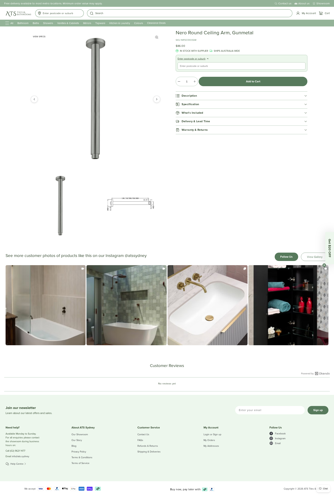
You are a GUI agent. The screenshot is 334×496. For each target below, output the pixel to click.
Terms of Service (80, 463)
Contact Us (143, 434)
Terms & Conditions (81, 457)
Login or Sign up (212, 434)
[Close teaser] (324, 265)
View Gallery (315, 257)
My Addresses (211, 446)
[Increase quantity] (194, 81)
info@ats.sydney (20, 456)
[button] (189, 13)
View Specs (39, 36)
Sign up (318, 410)
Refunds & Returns (147, 446)
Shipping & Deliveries (149, 451)
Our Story (76, 440)
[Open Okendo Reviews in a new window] (315, 373)
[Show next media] (156, 99)
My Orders (209, 440)
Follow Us (286, 257)
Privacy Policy (78, 451)
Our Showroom (79, 434)
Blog (73, 446)
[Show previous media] (34, 99)
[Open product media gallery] (156, 37)
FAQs (140, 440)
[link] (46, 305)
